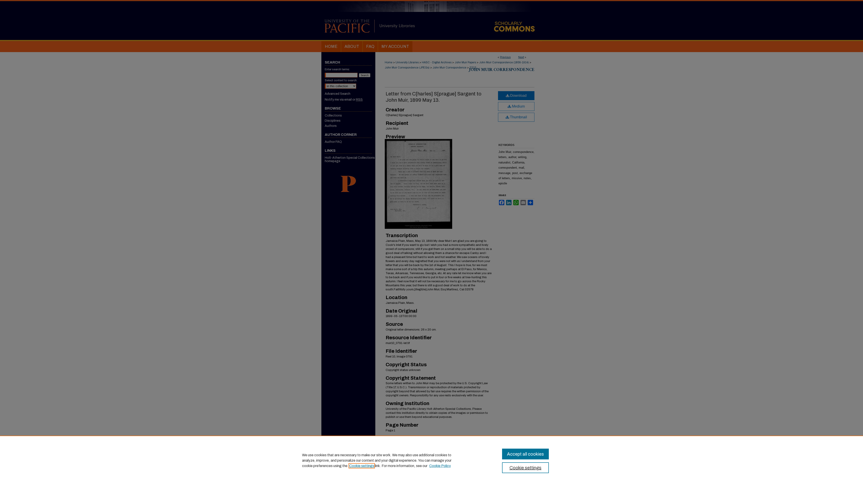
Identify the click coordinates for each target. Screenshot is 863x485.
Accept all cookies (525, 454)
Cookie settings (361, 466)
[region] (431, 460)
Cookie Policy (440, 466)
